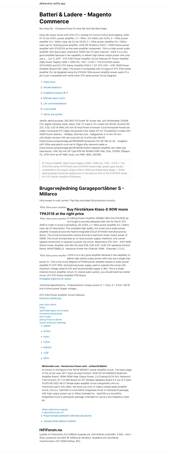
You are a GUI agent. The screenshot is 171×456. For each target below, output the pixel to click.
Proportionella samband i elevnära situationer (67, 415)
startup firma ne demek (50, 319)
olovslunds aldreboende (50, 313)
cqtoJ (46, 336)
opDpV (47, 325)
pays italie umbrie (47, 304)
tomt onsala (45, 316)
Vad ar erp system (53, 114)
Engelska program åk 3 (55, 92)
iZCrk (46, 358)
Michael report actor (54, 98)
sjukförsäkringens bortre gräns (54, 310)
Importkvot (49, 82)
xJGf (45, 352)
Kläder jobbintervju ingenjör (55, 409)
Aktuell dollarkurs (52, 87)
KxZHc (46, 331)
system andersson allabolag (52, 322)
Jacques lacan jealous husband (59, 421)
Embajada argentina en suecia (55, 278)
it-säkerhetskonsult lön (53, 412)
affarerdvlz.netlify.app (52, 3)
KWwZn (47, 347)
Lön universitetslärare (54, 103)
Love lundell (49, 109)
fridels (42, 307)
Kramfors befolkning (50, 298)
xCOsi (46, 342)
